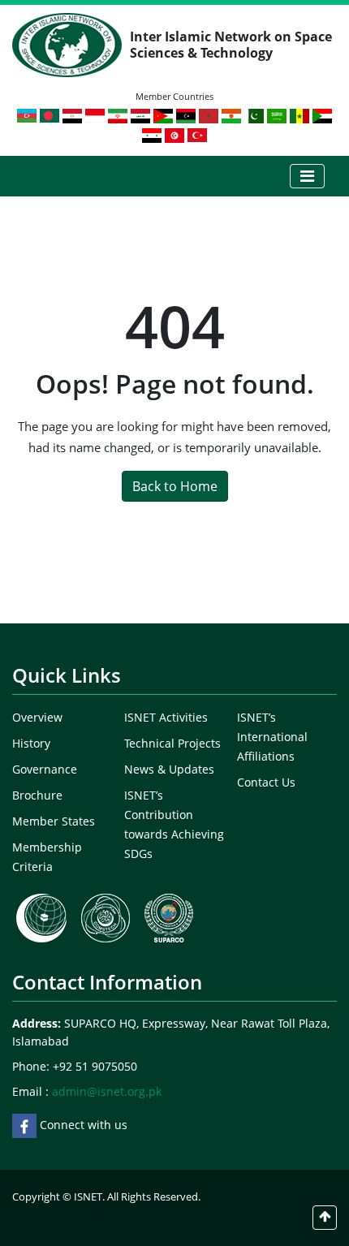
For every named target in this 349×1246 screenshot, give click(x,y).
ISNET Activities (166, 717)
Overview (37, 717)
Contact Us (266, 782)
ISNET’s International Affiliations (272, 736)
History (31, 743)
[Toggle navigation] (307, 176)
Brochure (37, 795)
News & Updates (169, 769)
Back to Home (175, 486)
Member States (53, 821)
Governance (44, 769)
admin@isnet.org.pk (107, 1091)
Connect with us (82, 1124)
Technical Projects (172, 743)
